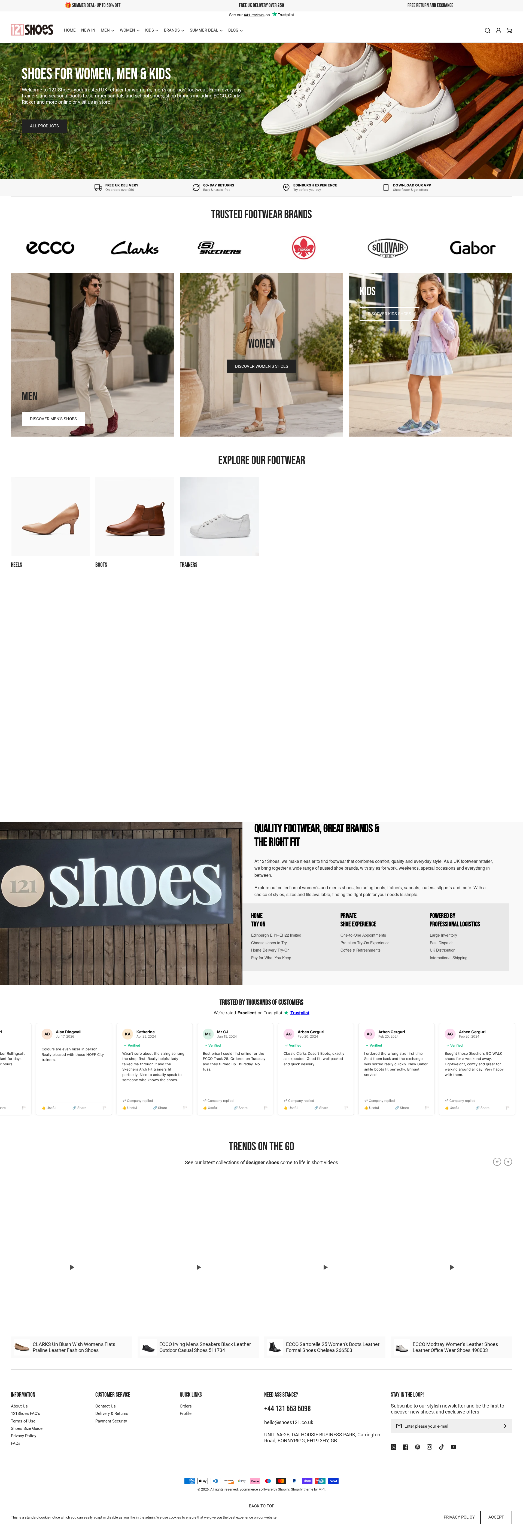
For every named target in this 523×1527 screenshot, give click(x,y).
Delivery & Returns (111, 1413)
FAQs (15, 1443)
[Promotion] (92, 355)
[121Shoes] (32, 30)
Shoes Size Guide (26, 1428)
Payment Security (111, 1421)
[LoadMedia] (71, 1267)
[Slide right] (508, 603)
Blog (233, 30)
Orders (186, 1406)
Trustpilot (299, 1012)
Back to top (261, 1506)
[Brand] (50, 247)
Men (105, 30)
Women (127, 30)
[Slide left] (497, 603)
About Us (19, 1406)
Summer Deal (204, 30)
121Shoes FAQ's (25, 1413)
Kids (149, 30)
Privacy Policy (23, 1435)
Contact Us (105, 1406)
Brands (172, 30)
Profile (185, 1413)
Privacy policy (459, 1517)
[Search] (487, 30)
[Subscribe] (505, 1426)
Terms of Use (23, 1421)
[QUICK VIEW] (71, 692)
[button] (107, 30)
